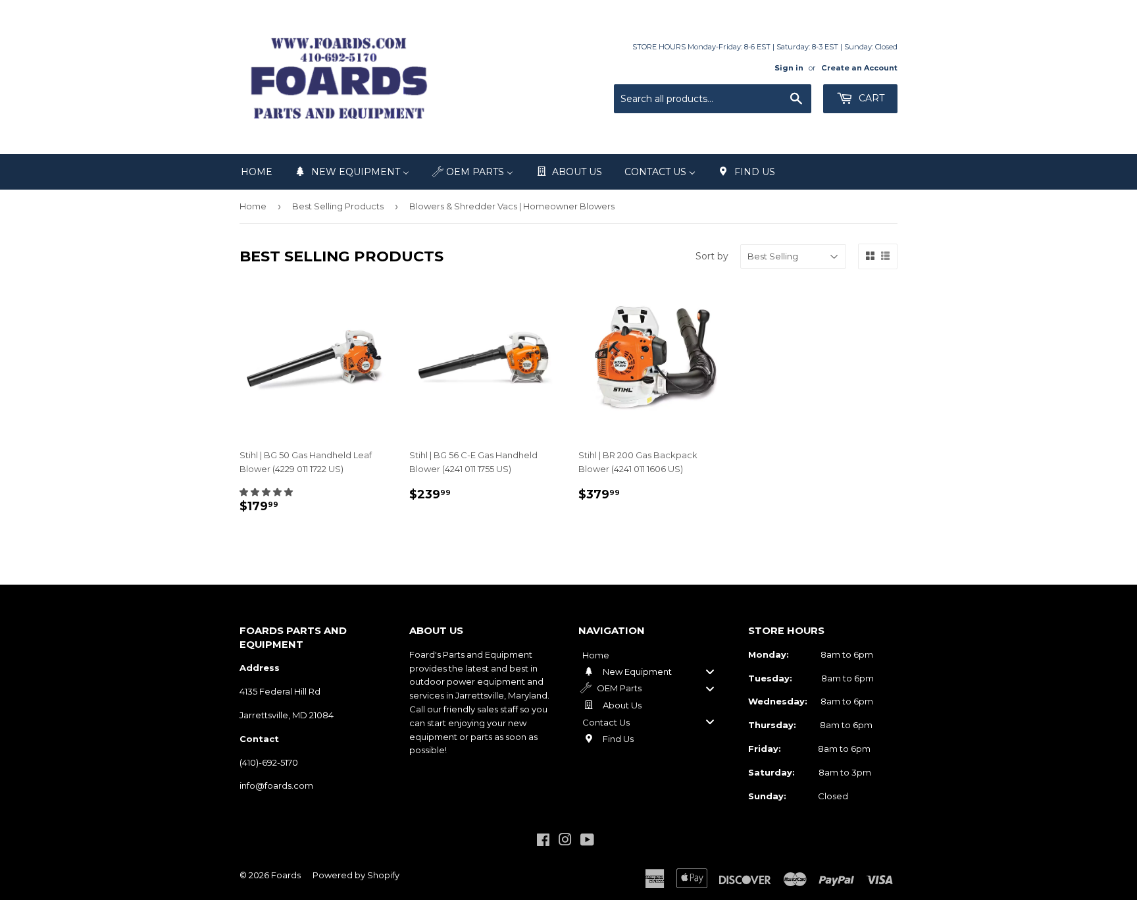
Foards (286, 875)
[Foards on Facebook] (543, 841)
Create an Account (859, 67)
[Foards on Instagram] (565, 841)
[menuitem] (257, 172)
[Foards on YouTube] (587, 841)
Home (253, 206)
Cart (870, 98)
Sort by (711, 256)
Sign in (788, 67)
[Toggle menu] (710, 672)
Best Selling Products (338, 206)
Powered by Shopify (356, 875)
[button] (266, 492)
